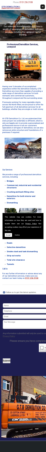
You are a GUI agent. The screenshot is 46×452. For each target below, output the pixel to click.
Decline (17, 235)
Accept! (8, 235)
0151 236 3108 (26, 2)
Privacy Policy (31, 224)
